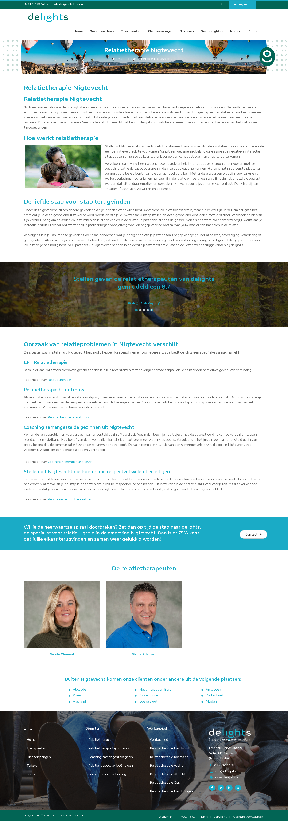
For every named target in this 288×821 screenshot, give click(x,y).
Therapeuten (131, 31)
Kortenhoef (214, 695)
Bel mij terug (242, 4)
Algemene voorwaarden (248, 816)
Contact (254, 31)
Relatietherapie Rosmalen (169, 757)
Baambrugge (148, 695)
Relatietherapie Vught (166, 765)
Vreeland (79, 701)
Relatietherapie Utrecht (168, 774)
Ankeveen (213, 689)
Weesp (78, 695)
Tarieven (187, 31)
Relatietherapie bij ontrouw (68, 417)
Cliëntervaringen (161, 31)
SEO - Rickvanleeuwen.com (68, 815)
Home (78, 31)
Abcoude (79, 689)
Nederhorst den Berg (155, 689)
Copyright (220, 816)
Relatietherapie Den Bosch (170, 748)
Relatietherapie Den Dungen (171, 791)
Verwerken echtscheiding (107, 774)
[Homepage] (48, 17)
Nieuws (236, 31)
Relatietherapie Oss (165, 782)
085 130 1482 (37, 4)
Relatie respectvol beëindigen (70, 499)
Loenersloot (148, 701)
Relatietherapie (59, 380)
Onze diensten (101, 31)
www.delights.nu (227, 777)
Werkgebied (159, 739)
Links (204, 816)
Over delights (211, 31)
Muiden (211, 701)
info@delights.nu (70, 4)
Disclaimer (165, 816)
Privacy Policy (186, 816)
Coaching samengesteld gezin (70, 461)
